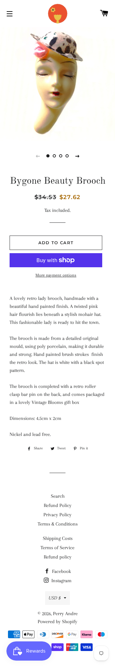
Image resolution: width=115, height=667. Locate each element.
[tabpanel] (57, 83)
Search (58, 496)
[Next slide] (77, 156)
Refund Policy (58, 505)
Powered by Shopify (57, 621)
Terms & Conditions (58, 524)
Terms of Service (57, 547)
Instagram (61, 580)
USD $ (55, 598)
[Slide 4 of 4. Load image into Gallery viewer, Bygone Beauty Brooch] (67, 156)
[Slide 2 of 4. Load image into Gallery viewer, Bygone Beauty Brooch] (54, 156)
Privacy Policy (57, 515)
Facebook (61, 571)
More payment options (55, 275)
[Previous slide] (38, 156)
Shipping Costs (58, 538)
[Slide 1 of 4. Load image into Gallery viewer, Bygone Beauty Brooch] (48, 156)
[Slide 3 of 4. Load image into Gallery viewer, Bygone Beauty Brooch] (60, 156)
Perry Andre (65, 613)
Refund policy (58, 557)
